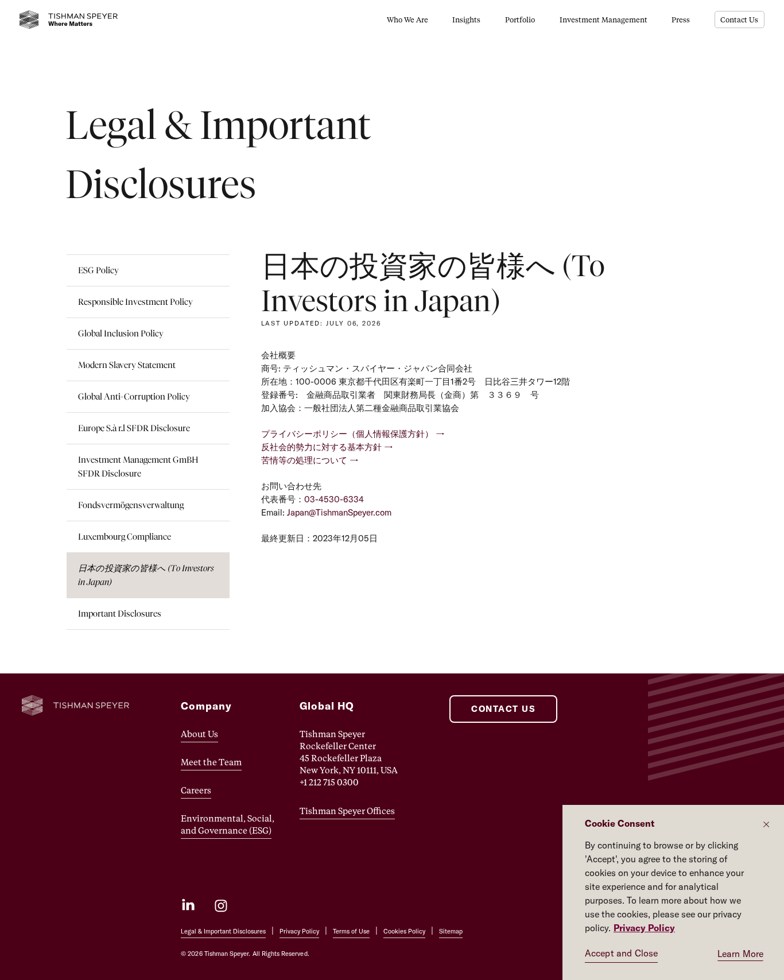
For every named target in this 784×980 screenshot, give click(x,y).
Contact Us (739, 19)
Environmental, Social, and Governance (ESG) (227, 824)
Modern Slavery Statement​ (127, 364)
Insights (466, 19)
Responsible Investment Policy (135, 301)
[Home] (69, 19)
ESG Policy (98, 270)
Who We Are (407, 19)
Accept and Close (621, 953)
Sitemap (451, 931)
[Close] (766, 824)
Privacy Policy (299, 931)
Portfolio (520, 19)
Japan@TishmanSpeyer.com (339, 512)
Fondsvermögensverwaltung (131, 504)
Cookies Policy (404, 931)
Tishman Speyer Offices (347, 810)
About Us (199, 733)
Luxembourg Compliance (124, 536)
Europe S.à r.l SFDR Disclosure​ (134, 428)
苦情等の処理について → (310, 460)
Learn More (740, 953)
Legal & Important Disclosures (223, 931)
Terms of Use (351, 931)
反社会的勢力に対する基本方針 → (327, 446)
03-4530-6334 (334, 499)
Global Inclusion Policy (121, 333)
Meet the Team (211, 762)
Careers (196, 790)
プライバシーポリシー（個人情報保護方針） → (353, 433)
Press (681, 19)
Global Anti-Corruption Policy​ (134, 396)
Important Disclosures (119, 613)
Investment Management (603, 19)
